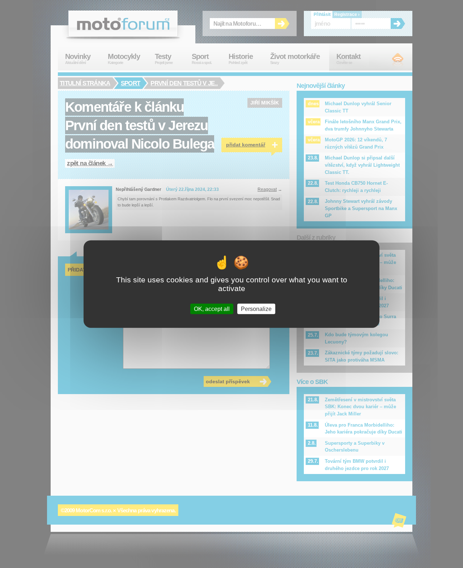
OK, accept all (212, 309)
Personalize (256, 309)
